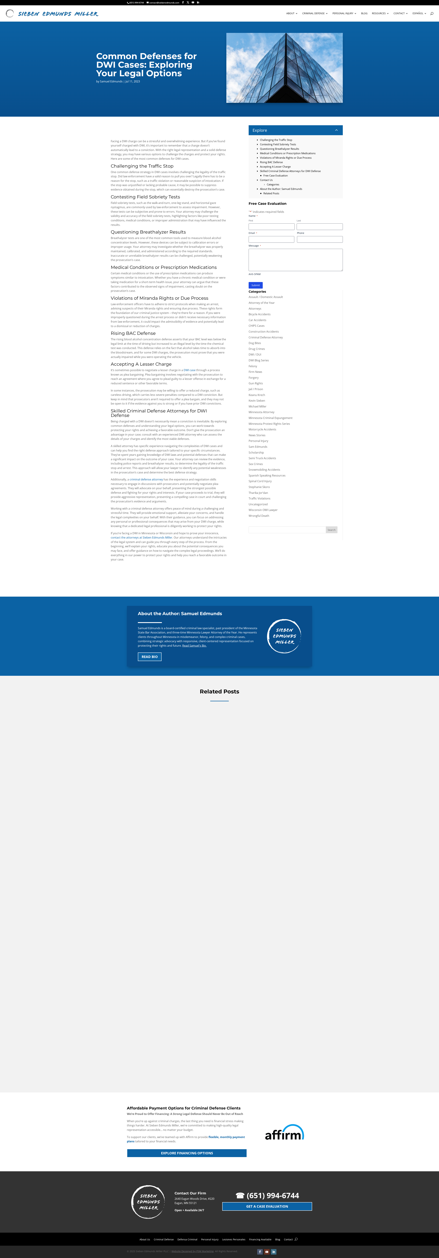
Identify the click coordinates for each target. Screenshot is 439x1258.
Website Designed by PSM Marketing (192, 1251)
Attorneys (255, 308)
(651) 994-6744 (136, 2)
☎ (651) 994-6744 (267, 1195)
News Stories (257, 435)
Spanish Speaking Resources (267, 475)
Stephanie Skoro (259, 487)
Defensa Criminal (187, 1239)
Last (299, 220)
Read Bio (150, 656)
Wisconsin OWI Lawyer (263, 510)
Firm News (255, 372)
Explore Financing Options (187, 1153)
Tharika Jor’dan (258, 493)
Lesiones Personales (233, 1239)
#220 (211, 1199)
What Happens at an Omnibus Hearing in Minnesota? (169, 820)
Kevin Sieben (257, 400)
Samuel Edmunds (111, 81)
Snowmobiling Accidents (264, 470)
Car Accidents (257, 320)
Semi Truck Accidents (262, 458)
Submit (256, 285)
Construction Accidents (264, 331)
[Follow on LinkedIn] (273, 1252)
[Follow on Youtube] (267, 1252)
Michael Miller (257, 406)
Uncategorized (258, 504)
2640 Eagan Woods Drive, (191, 1199)
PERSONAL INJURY (343, 13)
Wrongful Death (259, 516)
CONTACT (399, 13)
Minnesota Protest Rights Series (269, 424)
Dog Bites (255, 343)
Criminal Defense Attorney (266, 337)
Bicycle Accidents (260, 314)
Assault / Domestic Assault (266, 297)
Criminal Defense (164, 1239)
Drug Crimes (257, 349)
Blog (277, 1239)
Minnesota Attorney (261, 412)
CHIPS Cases (257, 326)
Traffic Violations (259, 498)
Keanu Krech (257, 395)
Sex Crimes (256, 464)
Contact (288, 1239)
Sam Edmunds (258, 447)
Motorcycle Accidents (262, 429)
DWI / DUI (255, 354)
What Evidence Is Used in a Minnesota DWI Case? (166, 1066)
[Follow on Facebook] (260, 1252)
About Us (145, 1239)
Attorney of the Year (262, 303)
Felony (253, 366)
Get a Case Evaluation (267, 1206)
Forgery (254, 378)
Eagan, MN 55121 (186, 1203)
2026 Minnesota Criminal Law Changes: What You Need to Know (177, 943)
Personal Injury (258, 441)
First (251, 220)
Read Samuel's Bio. (194, 646)
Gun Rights (256, 383)
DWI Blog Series (259, 360)
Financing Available (260, 1239)
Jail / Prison (256, 389)
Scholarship (256, 452)
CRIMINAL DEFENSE (313, 13)
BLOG (364, 13)
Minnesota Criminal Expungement (271, 418)
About (290, 13)
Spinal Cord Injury (260, 481)
